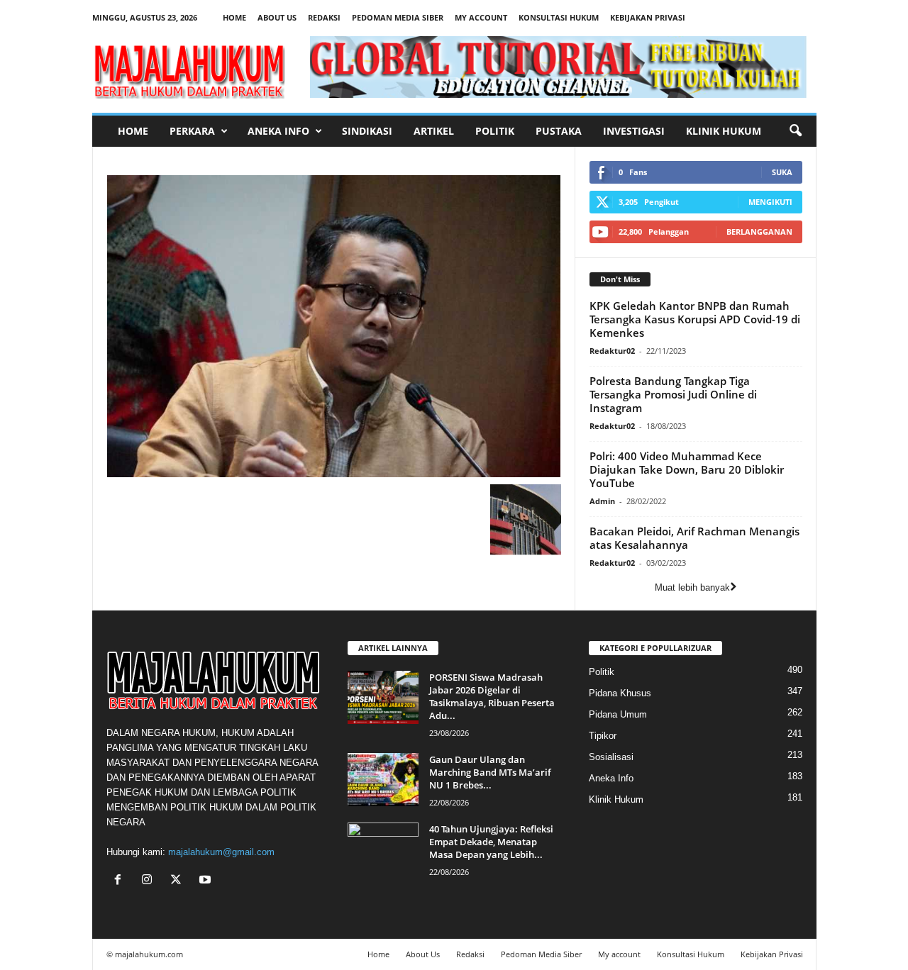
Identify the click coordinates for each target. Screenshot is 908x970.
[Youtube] (207, 881)
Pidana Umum (618, 714)
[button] (795, 131)
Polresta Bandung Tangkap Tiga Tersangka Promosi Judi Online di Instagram (673, 394)
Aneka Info (278, 131)
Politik (494, 131)
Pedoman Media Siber (397, 17)
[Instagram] (150, 881)
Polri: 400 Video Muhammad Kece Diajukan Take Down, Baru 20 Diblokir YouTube (686, 469)
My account (481, 17)
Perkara (192, 131)
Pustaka (559, 131)
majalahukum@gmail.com (221, 852)
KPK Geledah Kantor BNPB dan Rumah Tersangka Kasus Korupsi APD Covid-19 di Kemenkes (694, 319)
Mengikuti (770, 201)
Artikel (434, 131)
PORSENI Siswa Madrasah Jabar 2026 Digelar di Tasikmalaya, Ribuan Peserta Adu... (492, 696)
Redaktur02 (612, 350)
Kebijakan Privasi (647, 17)
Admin (602, 501)
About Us (277, 17)
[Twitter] (179, 881)
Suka (782, 172)
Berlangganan (759, 231)
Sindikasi (367, 131)
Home (234, 17)
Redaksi (324, 17)
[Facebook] (120, 881)
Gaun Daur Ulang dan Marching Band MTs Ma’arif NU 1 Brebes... (490, 772)
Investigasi (634, 131)
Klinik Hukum (723, 131)
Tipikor (602, 735)
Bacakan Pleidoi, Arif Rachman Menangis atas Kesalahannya (694, 538)
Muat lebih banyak (692, 587)
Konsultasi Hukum (559, 17)
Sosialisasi (611, 757)
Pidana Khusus (620, 693)
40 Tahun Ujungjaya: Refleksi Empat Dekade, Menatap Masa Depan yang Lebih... (491, 842)
